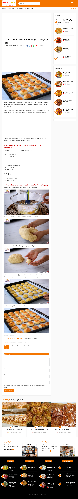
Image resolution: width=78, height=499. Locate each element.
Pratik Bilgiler (19, 8)
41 (29, 469)
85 (10, 470)
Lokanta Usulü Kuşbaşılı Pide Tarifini (13, 338)
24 (38, 45)
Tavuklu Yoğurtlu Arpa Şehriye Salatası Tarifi (51, 476)
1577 (65, 40)
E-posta (5, 374)
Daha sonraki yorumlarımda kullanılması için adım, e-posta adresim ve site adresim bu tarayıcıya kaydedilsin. (24, 386)
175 (65, 103)
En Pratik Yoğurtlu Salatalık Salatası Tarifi (51, 468)
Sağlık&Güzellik (29, 8)
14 (70, 434)
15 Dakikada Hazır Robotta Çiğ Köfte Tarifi (51, 485)
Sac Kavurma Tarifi (67, 56)
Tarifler (4, 8)
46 (48, 470)
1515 (65, 50)
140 (65, 84)
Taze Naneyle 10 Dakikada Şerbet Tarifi (12, 484)
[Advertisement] (26, 24)
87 (10, 477)
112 (10, 486)
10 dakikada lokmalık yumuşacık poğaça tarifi (19, 345)
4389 (65, 31)
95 (65, 75)
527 (68, 478)
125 (65, 93)
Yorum (5, 357)
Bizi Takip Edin (8, 449)
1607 (65, 22)
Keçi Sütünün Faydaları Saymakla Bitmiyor (70, 475)
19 (20, 434)
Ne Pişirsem (11, 8)
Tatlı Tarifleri (15, 426)
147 (65, 112)
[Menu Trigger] (72, 3)
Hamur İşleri (12, 348)
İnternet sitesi (6, 379)
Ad (4, 368)
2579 (65, 57)
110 (48, 487)
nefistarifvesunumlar (11, 45)
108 (48, 479)
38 (29, 476)
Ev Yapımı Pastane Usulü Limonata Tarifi (13, 468)
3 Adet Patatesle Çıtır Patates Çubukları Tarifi (32, 483)
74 (29, 485)
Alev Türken (7, 342)
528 (67, 469)
